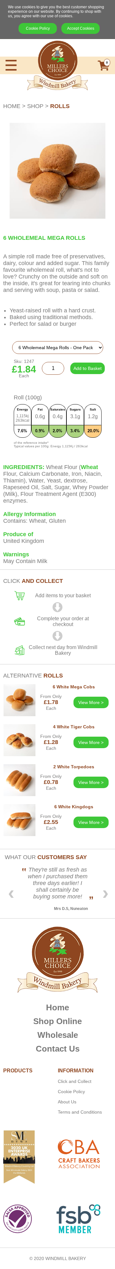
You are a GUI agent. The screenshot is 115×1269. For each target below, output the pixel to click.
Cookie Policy (38, 28)
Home (57, 1007)
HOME (11, 106)
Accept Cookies (80, 28)
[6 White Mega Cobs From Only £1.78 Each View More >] (57, 722)
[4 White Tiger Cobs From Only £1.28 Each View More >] (57, 762)
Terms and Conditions (80, 1112)
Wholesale (57, 1035)
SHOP (35, 106)
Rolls (60, 106)
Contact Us (58, 1049)
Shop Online (57, 1021)
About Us (67, 1101)
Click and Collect (74, 1081)
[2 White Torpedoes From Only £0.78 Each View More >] (57, 802)
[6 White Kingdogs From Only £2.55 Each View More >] (57, 842)
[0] (103, 70)
